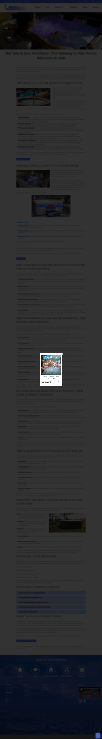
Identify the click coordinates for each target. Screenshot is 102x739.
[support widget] (98, 735)
